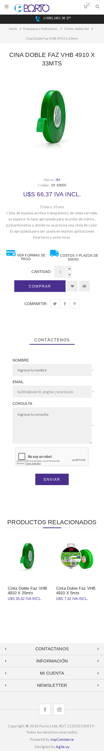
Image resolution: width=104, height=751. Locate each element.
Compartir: (36, 304)
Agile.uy (62, 746)
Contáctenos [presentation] (52, 340)
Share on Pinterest (74, 303)
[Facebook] (45, 709)
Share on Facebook (64, 303)
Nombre (21, 360)
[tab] (52, 340)
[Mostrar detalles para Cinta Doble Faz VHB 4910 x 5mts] (76, 557)
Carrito (88, 4)
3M (57, 180)
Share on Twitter (55, 303)
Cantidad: (41, 272)
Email (18, 382)
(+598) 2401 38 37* (56, 18)
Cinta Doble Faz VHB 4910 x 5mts (76, 590)
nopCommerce (62, 739)
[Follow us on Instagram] (59, 709)
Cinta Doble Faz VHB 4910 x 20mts (27, 590)
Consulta (22, 403)
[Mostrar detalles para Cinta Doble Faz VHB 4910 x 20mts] (27, 557)
